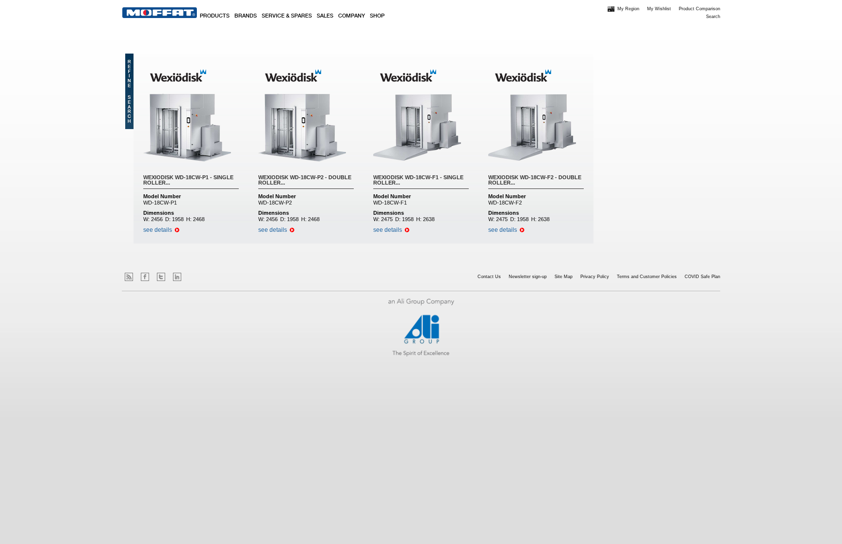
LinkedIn (177, 277)
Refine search (129, 91)
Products (215, 16)
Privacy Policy (594, 276)
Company (351, 16)
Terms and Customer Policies (647, 276)
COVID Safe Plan (702, 276)
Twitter (161, 277)
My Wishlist (659, 8)
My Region (628, 8)
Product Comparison (699, 8)
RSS (129, 277)
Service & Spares (287, 16)
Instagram (193, 277)
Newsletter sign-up (528, 276)
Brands (245, 16)
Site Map (564, 276)
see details (157, 229)
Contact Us (489, 276)
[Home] (159, 12)
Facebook (145, 277)
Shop (377, 16)
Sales (325, 16)
